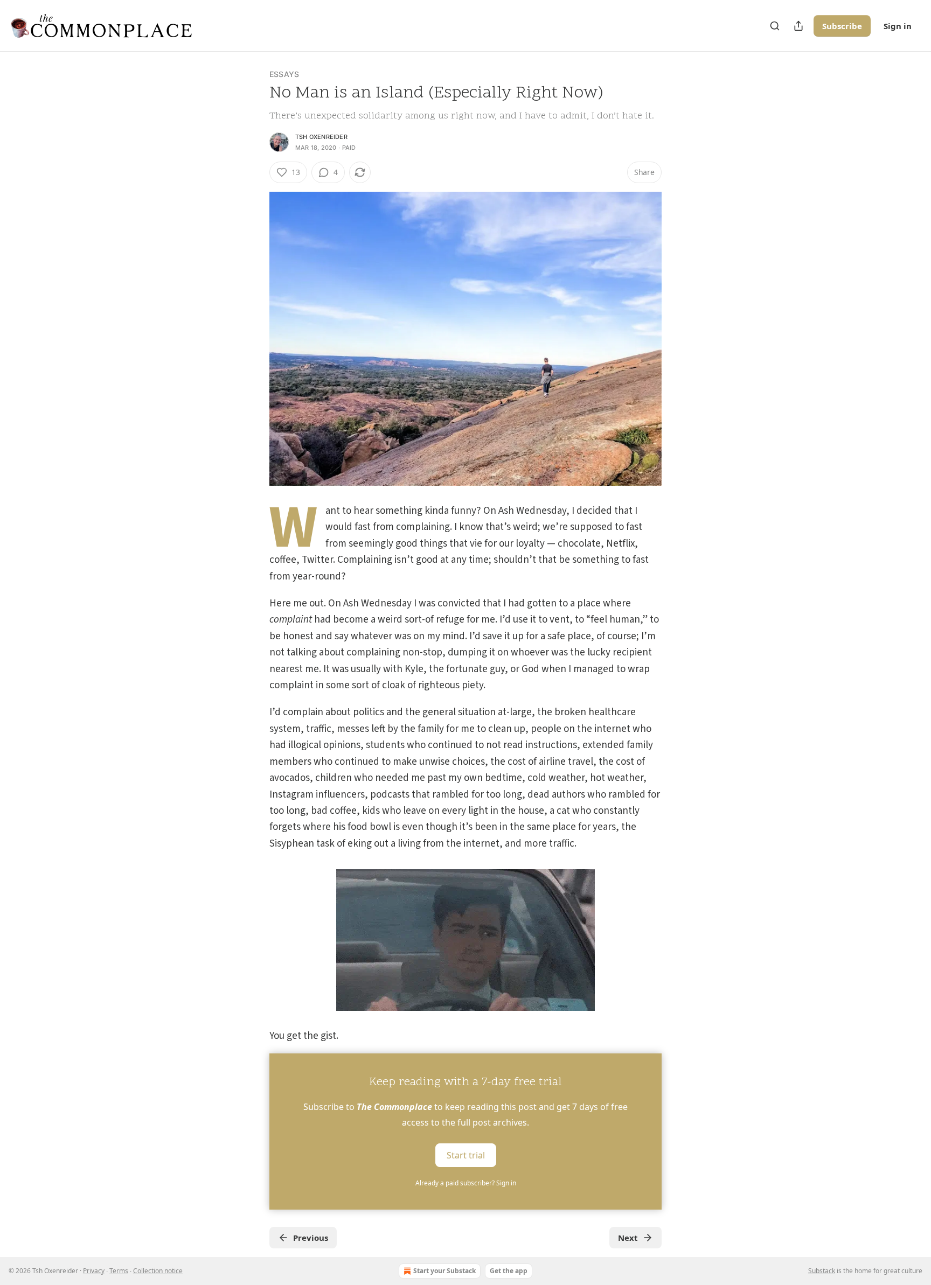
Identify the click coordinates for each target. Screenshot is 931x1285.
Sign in (898, 25)
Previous (310, 1237)
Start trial (466, 1155)
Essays (284, 74)
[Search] (775, 26)
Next (628, 1237)
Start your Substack (444, 1270)
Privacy (94, 1270)
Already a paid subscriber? (465, 1183)
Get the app (508, 1270)
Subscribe (842, 25)
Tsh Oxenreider (321, 137)
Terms (118, 1270)
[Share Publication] (798, 26)
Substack (821, 1270)
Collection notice (158, 1270)
